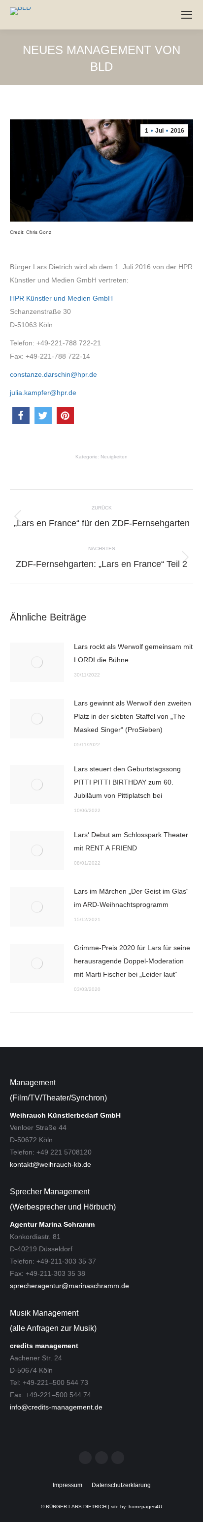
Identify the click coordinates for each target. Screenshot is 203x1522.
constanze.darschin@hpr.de (53, 374)
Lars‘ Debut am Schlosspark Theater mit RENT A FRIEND (131, 841)
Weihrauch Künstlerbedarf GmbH (65, 1115)
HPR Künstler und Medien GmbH (61, 298)
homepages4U (145, 1506)
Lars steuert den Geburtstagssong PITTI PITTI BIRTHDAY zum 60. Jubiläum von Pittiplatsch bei (127, 782)
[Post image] (37, 662)
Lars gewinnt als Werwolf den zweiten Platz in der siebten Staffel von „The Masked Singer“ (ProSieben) (132, 716)
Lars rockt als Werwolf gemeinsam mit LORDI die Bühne (133, 653)
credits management (44, 1346)
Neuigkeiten (114, 456)
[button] (21, 415)
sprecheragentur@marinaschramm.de (69, 1286)
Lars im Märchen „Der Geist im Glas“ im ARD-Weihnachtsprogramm (131, 897)
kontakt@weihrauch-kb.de (50, 1164)
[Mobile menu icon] (186, 14)
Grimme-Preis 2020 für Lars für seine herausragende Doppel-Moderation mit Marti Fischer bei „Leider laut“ (132, 961)
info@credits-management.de (56, 1407)
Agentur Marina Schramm (52, 1224)
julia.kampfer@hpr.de (43, 392)
